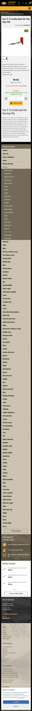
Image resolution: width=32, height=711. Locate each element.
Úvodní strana (4, 12)
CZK (19, 4)
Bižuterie (5, 167)
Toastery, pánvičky (8, 493)
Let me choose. (21, 697)
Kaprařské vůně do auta (9, 319)
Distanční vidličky (7, 285)
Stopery (6, 216)
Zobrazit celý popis (7, 74)
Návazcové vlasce (7, 376)
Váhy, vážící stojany (8, 503)
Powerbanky (6, 429)
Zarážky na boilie (7, 232)
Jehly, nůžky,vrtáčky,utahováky (11, 312)
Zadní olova (6, 229)
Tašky (4, 486)
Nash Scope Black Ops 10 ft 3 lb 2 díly (17, 575)
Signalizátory (6, 456)
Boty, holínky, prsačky (8, 255)
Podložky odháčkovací (8, 412)
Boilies (4, 245)
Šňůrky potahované (8, 479)
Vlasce (4, 516)
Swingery (5, 473)
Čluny (4, 265)
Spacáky (5, 463)
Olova (4, 392)
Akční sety (5, 154)
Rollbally (5, 449)
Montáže (5, 362)
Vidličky (5, 513)
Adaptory (5, 150)
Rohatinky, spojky (7, 446)
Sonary (4, 459)
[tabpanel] (15, 577)
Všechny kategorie (16, 531)
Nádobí (4, 365)
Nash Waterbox (7, 369)
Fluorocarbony (6, 299)
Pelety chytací (6, 406)
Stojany (5, 466)
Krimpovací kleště (7, 335)
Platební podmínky (7, 669)
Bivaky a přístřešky (8, 164)
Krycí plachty (6, 342)
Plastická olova (7, 196)
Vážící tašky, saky (7, 509)
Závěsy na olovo (7, 238)
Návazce (5, 372)
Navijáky (5, 379)
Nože (4, 382)
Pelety (4, 402)
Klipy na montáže (8, 183)
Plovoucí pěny (7, 199)
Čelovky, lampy (6, 262)
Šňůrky (4, 476)
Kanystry (4, 648)
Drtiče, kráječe (7, 288)
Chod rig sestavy (8, 180)
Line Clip (6, 190)
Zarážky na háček (8, 235)
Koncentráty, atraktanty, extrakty (12, 329)
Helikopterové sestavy (9, 177)
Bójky (4, 248)
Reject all (16, 706)
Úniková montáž (7, 225)
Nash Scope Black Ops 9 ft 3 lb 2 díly (17, 567)
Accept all (16, 702)
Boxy (3, 657)
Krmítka (5, 339)
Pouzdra (5, 419)
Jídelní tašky (6, 315)
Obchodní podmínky (7, 671)
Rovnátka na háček (8, 206)
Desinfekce (6, 272)
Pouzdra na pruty (7, 422)
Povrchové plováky (8, 426)
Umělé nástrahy (7, 499)
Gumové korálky (7, 173)
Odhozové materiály (8, 389)
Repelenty (5, 443)
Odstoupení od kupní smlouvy (10, 675)
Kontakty (4, 634)
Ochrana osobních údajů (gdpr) (10, 677)
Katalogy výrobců (7, 636)
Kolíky (4, 325)
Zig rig (4, 526)
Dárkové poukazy (7, 268)
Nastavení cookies (7, 682)
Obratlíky (6, 193)
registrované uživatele (17, 86)
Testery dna (6, 489)
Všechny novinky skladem (16, 593)
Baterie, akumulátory (8, 157)
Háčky (4, 305)
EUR (19, 2)
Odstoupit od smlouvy (8, 680)
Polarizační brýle (7, 416)
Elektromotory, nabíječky (9, 292)
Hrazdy (4, 309)
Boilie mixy (5, 242)
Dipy (4, 282)
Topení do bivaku (7, 496)
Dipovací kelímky (7, 278)
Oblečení (5, 386)
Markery (5, 355)
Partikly (5, 399)
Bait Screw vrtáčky (8, 170)
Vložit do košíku (17, 103)
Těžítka (5, 219)
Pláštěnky (5, 651)
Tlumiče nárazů (7, 222)
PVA (4, 436)
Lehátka (5, 349)
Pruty (4, 432)
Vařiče (4, 506)
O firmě (4, 630)
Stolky (4, 469)
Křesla (4, 345)
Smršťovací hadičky (8, 212)
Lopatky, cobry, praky (8, 352)
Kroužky (6, 186)
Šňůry (4, 483)
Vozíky (4, 520)
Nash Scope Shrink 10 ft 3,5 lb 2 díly (17, 582)
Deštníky (5, 275)
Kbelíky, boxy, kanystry (9, 322)
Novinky (4, 632)
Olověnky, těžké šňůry (8, 396)
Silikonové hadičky (8, 209)
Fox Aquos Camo (7, 302)
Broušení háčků (7, 258)
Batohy (4, 160)
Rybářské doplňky (7, 453)
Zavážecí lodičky (7, 523)
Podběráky (5, 409)
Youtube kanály (6, 638)
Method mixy (6, 359)
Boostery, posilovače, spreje (10, 252)
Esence (4, 295)
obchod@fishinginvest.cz (9, 614)
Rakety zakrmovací (8, 439)
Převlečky (6, 203)
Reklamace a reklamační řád (9, 673)
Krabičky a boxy (7, 332)
